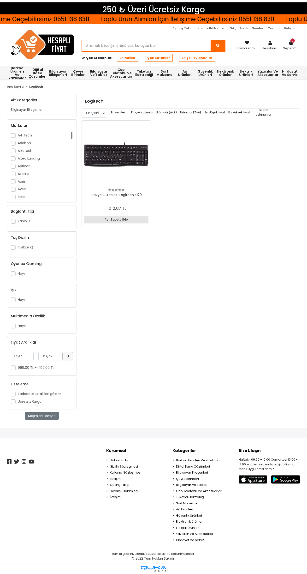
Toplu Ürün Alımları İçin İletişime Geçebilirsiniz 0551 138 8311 (182, 19)
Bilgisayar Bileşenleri (27, 109)
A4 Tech (25, 135)
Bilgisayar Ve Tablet (191, 484)
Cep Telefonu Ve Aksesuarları (199, 491)
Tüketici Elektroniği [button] (144, 73)
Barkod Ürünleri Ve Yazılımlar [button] (17, 73)
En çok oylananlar (197, 58)
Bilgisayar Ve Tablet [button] (98, 73)
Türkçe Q (25, 247)
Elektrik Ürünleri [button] (246, 73)
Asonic (23, 173)
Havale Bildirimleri (211, 28)
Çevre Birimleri (187, 478)
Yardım (273, 28)
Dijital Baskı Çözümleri (193, 466)
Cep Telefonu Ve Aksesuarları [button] (121, 73)
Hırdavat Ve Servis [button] (290, 73)
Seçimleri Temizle (42, 416)
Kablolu (24, 221)
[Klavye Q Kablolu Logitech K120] (116, 155)
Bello (21, 196)
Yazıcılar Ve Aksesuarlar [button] (267, 73)
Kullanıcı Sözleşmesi (125, 472)
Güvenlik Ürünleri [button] (205, 73)
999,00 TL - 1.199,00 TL (36, 367)
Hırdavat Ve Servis (190, 540)
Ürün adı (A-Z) (166, 112)
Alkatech (25, 150)
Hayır (22, 273)
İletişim (289, 28)
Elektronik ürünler (189, 521)
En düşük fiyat (215, 112)
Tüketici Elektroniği (190, 497)
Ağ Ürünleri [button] (185, 73)
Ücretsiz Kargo (29, 401)
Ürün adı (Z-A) (190, 112)
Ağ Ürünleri (184, 509)
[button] (269, 46)
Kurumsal (116, 450)
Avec (22, 189)
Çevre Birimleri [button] (78, 73)
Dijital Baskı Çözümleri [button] (38, 73)
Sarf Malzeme (187, 503)
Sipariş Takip (183, 28)
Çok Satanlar (158, 58)
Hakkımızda (119, 460)
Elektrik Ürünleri (188, 527)
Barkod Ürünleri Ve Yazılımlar (198, 460)
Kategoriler (184, 450)
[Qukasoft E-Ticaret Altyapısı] (153, 569)
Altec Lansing (29, 158)
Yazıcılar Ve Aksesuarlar (194, 533)
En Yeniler (128, 58)
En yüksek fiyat (239, 112)
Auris (22, 181)
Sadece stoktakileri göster (39, 393)
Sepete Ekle (119, 219)
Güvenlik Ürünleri (189, 515)
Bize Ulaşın (250, 450)
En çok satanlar (142, 112)
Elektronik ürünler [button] (225, 73)
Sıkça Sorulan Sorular (246, 28)
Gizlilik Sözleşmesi (124, 466)
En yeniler (118, 112)
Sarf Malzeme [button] (164, 73)
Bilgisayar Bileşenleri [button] (58, 73)
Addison (24, 143)
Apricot (24, 166)
